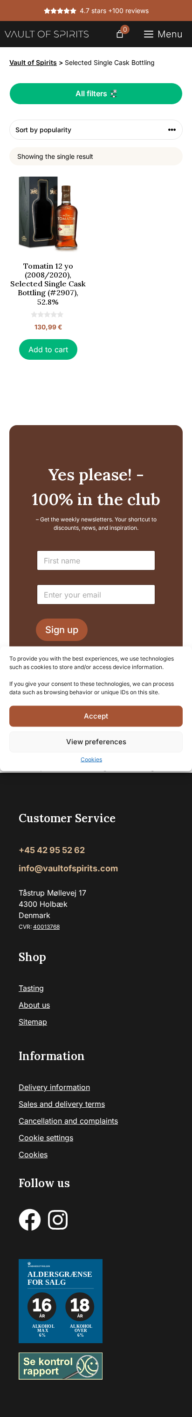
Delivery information (54, 1087)
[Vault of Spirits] (47, 34)
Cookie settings (46, 1137)
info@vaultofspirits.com (68, 868)
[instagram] (58, 1220)
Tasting (31, 988)
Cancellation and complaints (68, 1120)
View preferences (96, 741)
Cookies (91, 758)
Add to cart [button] (48, 349)
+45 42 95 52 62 (52, 850)
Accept (96, 716)
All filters (91, 93)
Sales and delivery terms (62, 1104)
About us (34, 1005)
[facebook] (30, 1220)
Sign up (61, 629)
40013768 (46, 926)
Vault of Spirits (33, 62)
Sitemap (33, 1021)
